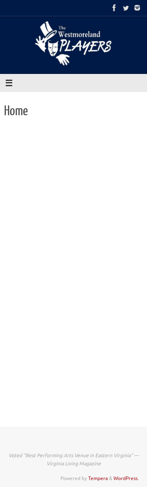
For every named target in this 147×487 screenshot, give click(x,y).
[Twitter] (125, 7)
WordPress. (126, 478)
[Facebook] (114, 7)
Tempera (98, 478)
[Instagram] (137, 7)
